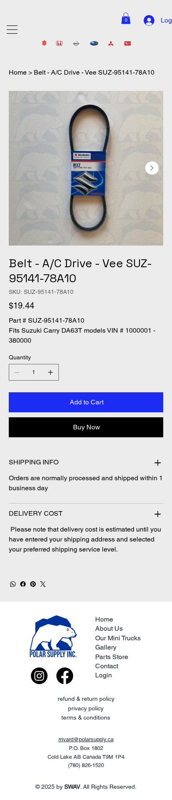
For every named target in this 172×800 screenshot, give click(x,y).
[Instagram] (39, 675)
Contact (106, 666)
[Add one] (50, 372)
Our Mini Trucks (118, 638)
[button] (126, 18)
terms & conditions (85, 717)
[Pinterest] (33, 584)
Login (103, 675)
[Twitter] (43, 584)
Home (104, 619)
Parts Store (111, 657)
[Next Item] (152, 168)
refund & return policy (86, 698)
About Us (109, 628)
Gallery (105, 647)
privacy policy (86, 708)
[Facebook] (23, 584)
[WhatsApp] (13, 584)
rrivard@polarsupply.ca (86, 739)
